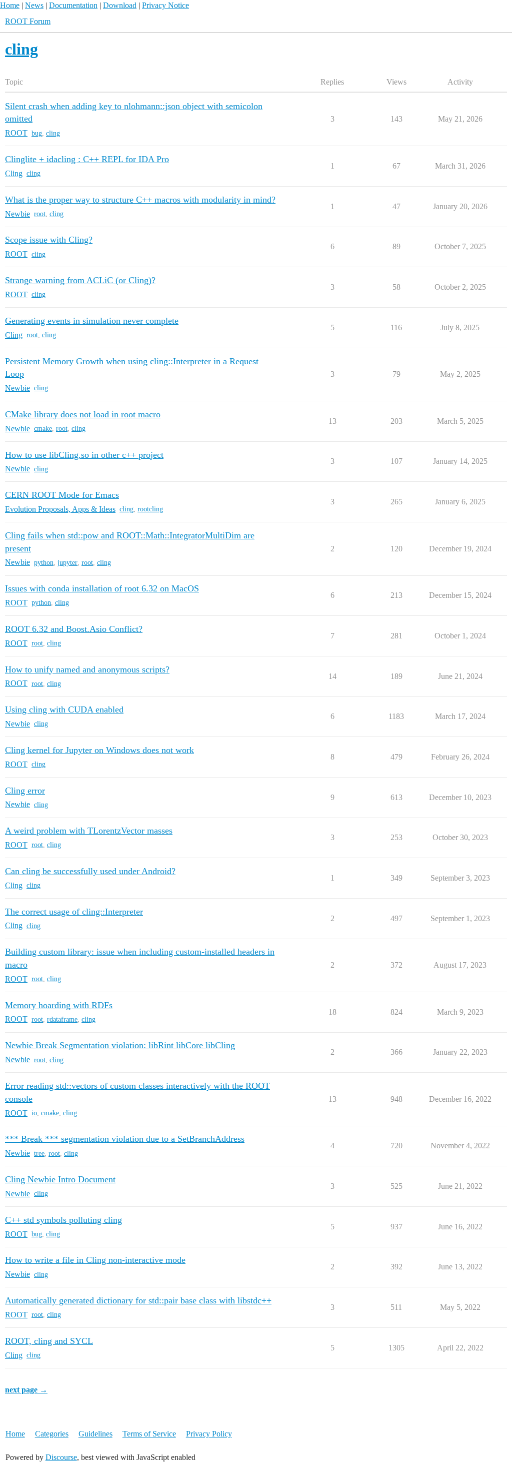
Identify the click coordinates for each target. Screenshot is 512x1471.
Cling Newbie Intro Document (60, 1179)
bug (37, 133)
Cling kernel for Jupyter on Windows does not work (99, 750)
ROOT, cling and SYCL (49, 1341)
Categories (51, 1433)
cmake (43, 428)
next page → (26, 1389)
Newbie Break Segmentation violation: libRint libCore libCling (120, 1045)
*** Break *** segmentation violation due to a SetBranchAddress (124, 1139)
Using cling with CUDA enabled (64, 709)
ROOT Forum (27, 21)
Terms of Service (149, 1433)
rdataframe (62, 1019)
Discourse (61, 1457)
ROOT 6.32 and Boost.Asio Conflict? (73, 629)
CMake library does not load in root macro (82, 414)
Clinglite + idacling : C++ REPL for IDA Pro (87, 159)
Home (10, 5)
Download (119, 5)
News (34, 5)
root (40, 214)
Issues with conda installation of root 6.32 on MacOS (102, 588)
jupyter (68, 562)
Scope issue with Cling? (48, 240)
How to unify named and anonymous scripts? (87, 669)
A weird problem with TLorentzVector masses (88, 831)
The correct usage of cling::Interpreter (74, 912)
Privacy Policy (209, 1433)
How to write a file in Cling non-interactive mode (95, 1260)
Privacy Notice (165, 5)
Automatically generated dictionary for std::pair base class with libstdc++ (138, 1300)
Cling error (25, 791)
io (34, 1113)
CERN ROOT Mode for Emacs (62, 495)
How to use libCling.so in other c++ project (84, 455)
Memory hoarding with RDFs (58, 1005)
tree (39, 1153)
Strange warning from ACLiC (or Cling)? (80, 280)
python (44, 562)
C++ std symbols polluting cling (63, 1220)
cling (53, 133)
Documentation (73, 5)
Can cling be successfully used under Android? (90, 871)
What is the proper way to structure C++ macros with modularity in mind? (140, 200)
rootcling (150, 509)
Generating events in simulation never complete (91, 321)
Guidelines (95, 1433)
